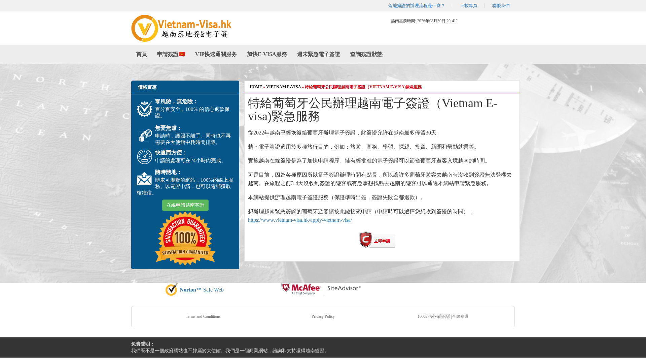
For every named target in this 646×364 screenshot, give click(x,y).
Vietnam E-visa (283, 87)
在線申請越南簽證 (185, 205)
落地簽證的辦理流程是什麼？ (416, 5)
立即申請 (382, 241)
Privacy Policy (323, 316)
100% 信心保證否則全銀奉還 (443, 316)
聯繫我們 (501, 5)
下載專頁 (468, 5)
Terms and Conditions (203, 316)
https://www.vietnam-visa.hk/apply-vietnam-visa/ (300, 220)
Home (256, 87)
